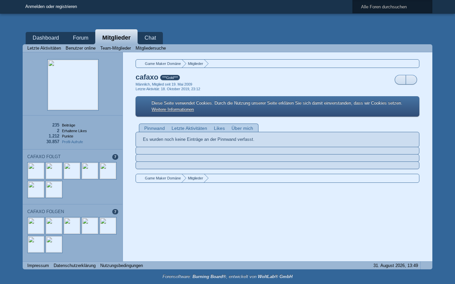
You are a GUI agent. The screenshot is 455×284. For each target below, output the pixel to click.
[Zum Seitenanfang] (425, 265)
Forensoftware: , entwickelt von (227, 276)
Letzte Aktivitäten (189, 128)
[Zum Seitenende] (425, 48)
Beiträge (68, 125)
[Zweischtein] (36, 170)
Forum (80, 38)
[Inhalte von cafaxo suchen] (400, 80)
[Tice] (108, 170)
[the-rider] (36, 189)
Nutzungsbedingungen (121, 265)
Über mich (242, 128)
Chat (150, 38)
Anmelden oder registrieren (51, 6)
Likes (219, 128)
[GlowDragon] (54, 189)
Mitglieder (116, 37)
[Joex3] (72, 170)
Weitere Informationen (173, 109)
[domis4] (54, 170)
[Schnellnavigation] (416, 48)
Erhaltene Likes (74, 131)
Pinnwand (154, 128)
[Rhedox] (90, 170)
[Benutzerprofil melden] (411, 80)
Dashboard (46, 38)
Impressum (38, 265)
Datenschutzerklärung (75, 265)
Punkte (67, 136)
